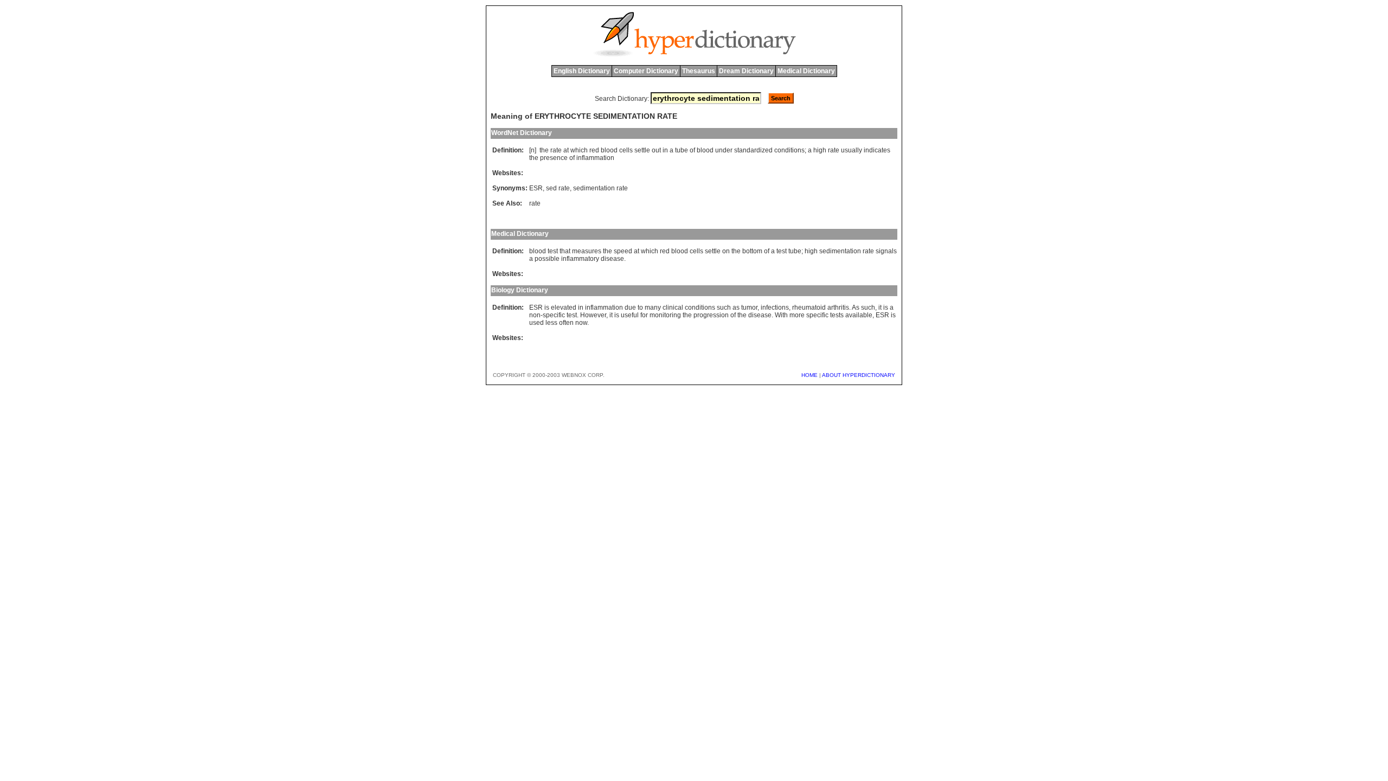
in (665, 150)
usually (851, 150)
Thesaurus (698, 71)
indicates (877, 150)
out (656, 150)
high (819, 150)
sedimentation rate (600, 188)
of (692, 150)
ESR (536, 188)
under (723, 150)
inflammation (595, 158)
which (579, 150)
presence (554, 158)
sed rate (558, 188)
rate (556, 150)
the (544, 150)
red (594, 150)
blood (609, 150)
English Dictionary (582, 71)
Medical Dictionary (806, 71)
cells (626, 150)
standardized (753, 150)
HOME (809, 375)
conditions (789, 150)
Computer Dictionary (646, 71)
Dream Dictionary (746, 71)
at (566, 150)
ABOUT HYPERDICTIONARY (858, 375)
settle (642, 150)
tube (681, 150)
